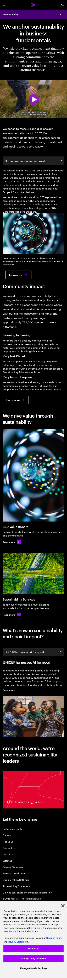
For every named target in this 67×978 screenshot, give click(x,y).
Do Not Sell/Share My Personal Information (27, 892)
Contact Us (9, 848)
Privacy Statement (13, 867)
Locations (8, 854)
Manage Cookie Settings (33, 968)
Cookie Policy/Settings (16, 879)
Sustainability (11, 14)
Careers (7, 835)
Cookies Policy (54, 938)
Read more (9, 689)
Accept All (33, 949)
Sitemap (7, 860)
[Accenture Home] (33, 5)
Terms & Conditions (14, 873)
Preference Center (13, 828)
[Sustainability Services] (33, 573)
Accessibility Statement (16, 886)
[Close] (63, 905)
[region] (33, 939)
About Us (8, 841)
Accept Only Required (33, 959)
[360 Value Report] (33, 475)
